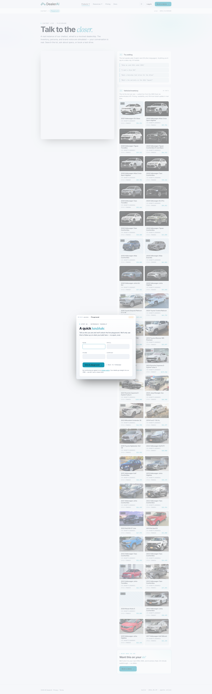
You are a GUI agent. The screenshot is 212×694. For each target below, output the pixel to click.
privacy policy (105, 370)
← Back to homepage (113, 365)
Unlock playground (93, 365)
